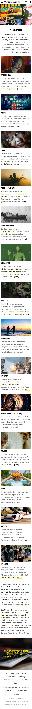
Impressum (16, 694)
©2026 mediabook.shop (11, 687)
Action (4, 37)
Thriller (26, 40)
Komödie (19, 37)
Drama (26, 37)
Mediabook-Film (12, 587)
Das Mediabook (6, 610)
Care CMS (16, 701)
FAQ (26, 680)
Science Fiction (14, 40)
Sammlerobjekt (23, 602)
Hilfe (12, 673)
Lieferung (21, 677)
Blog (7, 673)
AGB (14, 691)
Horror (4, 40)
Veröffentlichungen (8, 592)
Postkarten (23, 625)
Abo (17, 673)
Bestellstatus (11, 677)
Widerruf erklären (10, 680)
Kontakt (8, 691)
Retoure (20, 680)
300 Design (21, 698)
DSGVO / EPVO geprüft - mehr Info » (17, 704)
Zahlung (23, 673)
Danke (16, 683)
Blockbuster (5, 600)
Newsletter (25, 687)
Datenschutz (22, 691)
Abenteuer (12, 37)
